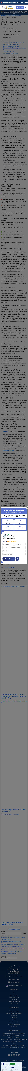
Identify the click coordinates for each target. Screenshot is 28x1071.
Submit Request (9, 559)
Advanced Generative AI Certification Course (12, 1066)
